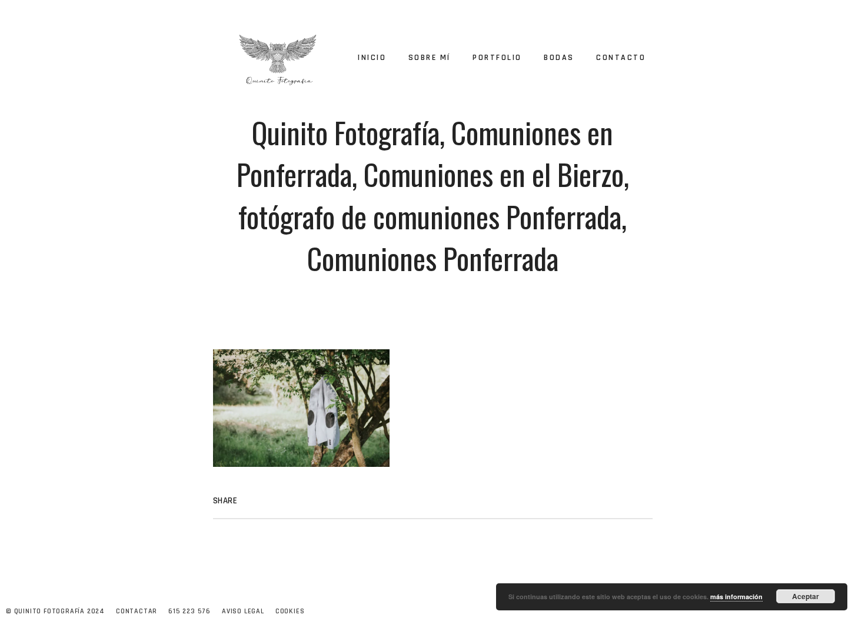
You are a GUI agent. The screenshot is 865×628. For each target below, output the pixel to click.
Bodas (559, 57)
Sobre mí (429, 57)
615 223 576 (189, 611)
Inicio (372, 57)
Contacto (621, 57)
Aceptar (805, 596)
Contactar (136, 611)
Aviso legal (243, 611)
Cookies (290, 611)
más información (736, 596)
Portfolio (497, 57)
